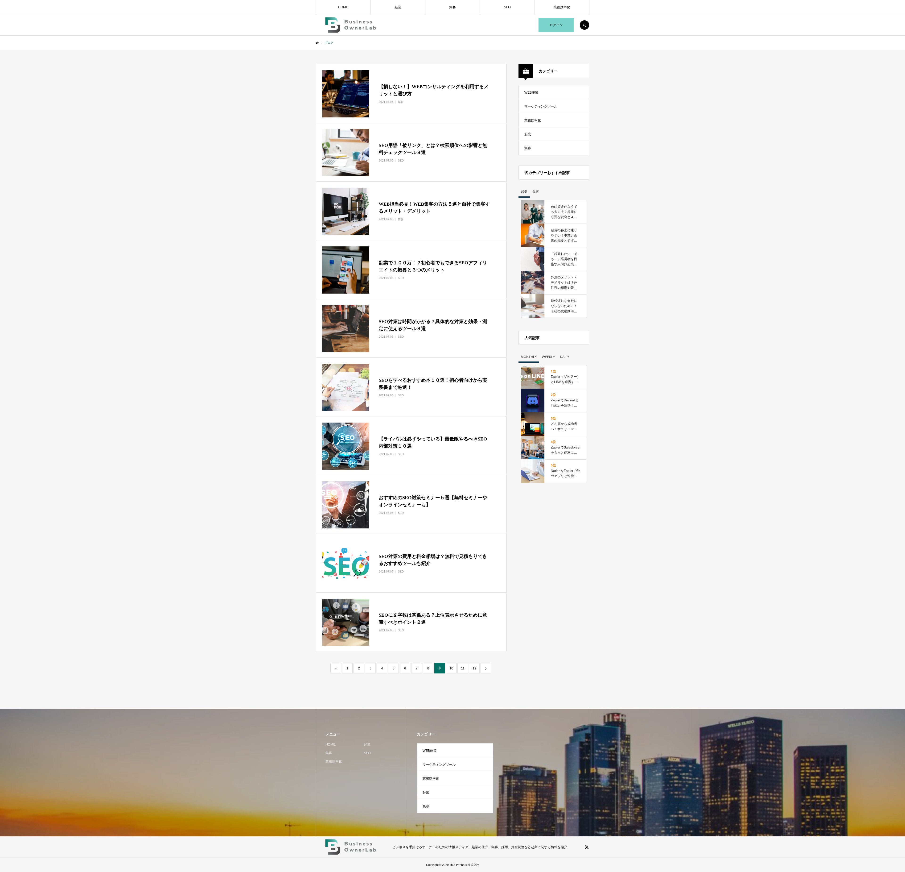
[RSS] (586, 847)
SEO (507, 7)
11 (463, 668)
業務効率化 (562, 7)
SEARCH (584, 25)
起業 (398, 7)
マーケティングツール (540, 106)
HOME (343, 7)
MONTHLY (529, 357)
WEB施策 (531, 92)
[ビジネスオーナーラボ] (351, 25)
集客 (452, 7)
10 (451, 668)
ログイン (556, 25)
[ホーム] (317, 43)
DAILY (564, 357)
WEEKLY (548, 357)
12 (474, 668)
